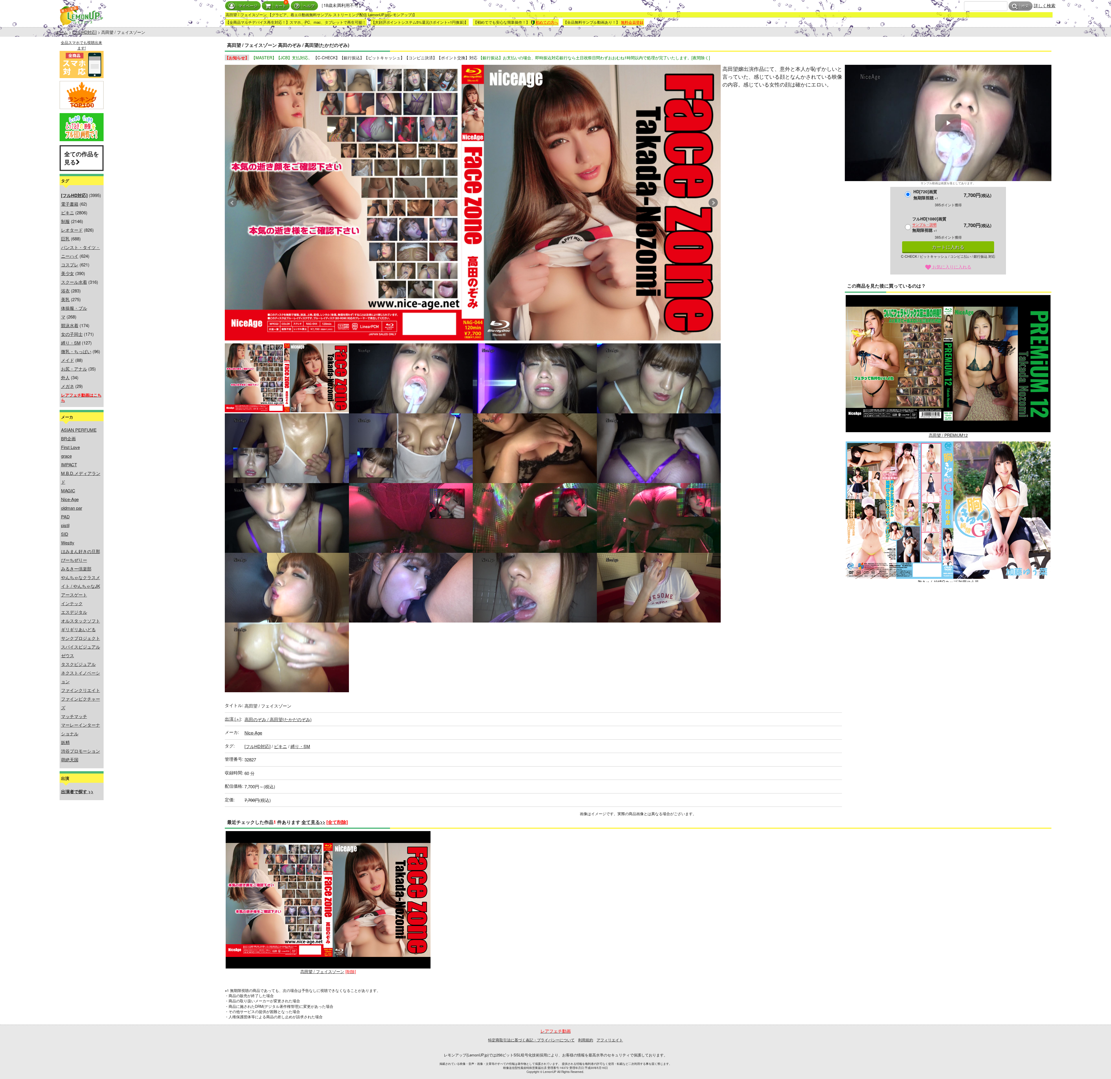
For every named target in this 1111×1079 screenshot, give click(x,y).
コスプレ (69, 265)
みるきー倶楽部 (76, 569)
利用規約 (585, 1040)
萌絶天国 (69, 759)
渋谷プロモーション (80, 751)
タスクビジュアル (78, 664)
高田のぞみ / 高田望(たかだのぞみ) (278, 719)
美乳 (65, 299)
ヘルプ (308, 6)
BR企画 (68, 438)
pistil (65, 525)
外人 (65, 377)
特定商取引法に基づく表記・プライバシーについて (531, 1040)
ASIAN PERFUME (79, 430)
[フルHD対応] (84, 32)
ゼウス (67, 655)
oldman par (71, 508)
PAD (65, 516)
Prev (232, 202)
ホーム (62, 32)
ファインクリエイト (80, 690)
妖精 (65, 742)
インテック (72, 603)
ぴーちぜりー (74, 560)
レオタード (72, 230)
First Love (70, 447)
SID (64, 534)
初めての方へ (547, 22)
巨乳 (65, 238)
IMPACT (69, 464)
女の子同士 (72, 334)
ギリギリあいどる (78, 629)
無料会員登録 (632, 22)
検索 (1025, 6)
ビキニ (67, 212)
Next (713, 202)
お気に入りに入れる (951, 267)
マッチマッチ (74, 716)
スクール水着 (74, 282)
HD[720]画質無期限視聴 (925, 194)
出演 (233, 719)
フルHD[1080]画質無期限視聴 (929, 224)
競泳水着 (69, 325)
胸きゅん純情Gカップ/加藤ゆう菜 (948, 582)
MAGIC (68, 490)
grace (66, 456)
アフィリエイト (610, 1040)
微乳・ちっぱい (76, 351)
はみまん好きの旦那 (80, 551)
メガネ (67, 386)
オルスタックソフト (80, 621)
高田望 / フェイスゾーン (322, 971)
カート (280, 6)
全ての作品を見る (81, 158)
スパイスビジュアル (80, 647)
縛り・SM (71, 343)
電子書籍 (69, 204)
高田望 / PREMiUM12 (948, 435)
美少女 (67, 273)
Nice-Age (70, 499)
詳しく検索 (1044, 5)
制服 (65, 221)
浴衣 (65, 291)
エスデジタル (74, 612)
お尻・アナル (74, 369)
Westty (67, 543)
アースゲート (74, 595)
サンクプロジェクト (80, 638)
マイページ (247, 6)
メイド (67, 360)
